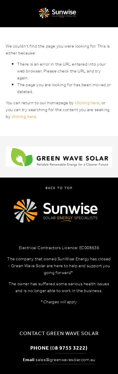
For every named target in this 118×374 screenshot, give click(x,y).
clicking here (87, 103)
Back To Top (59, 188)
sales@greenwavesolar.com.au (65, 360)
